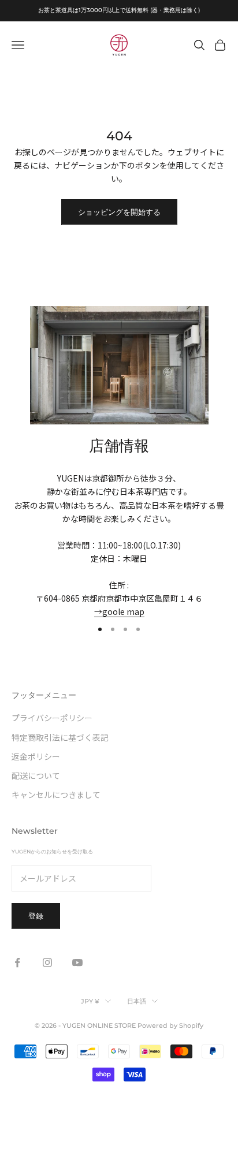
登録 (35, 916)
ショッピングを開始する (119, 212)
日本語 (136, 1001)
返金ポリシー (36, 756)
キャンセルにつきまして (56, 794)
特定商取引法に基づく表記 (60, 737)
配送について (36, 775)
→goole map (119, 611)
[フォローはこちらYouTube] (77, 962)
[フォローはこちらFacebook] (17, 962)
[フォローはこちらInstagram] (47, 962)
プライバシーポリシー (52, 717)
